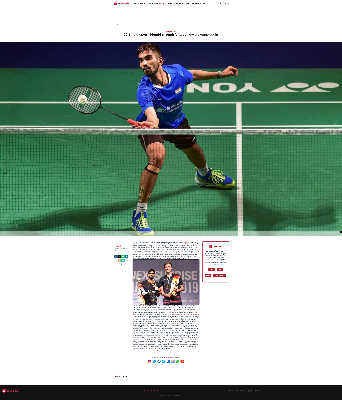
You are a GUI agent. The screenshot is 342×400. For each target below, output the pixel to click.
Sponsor (220, 255)
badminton (137, 351)
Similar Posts (122, 376)
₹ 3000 (220, 269)
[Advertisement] (171, 16)
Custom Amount (220, 276)
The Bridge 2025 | (164, 395)
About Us (242, 391)
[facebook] (116, 256)
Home (134, 3)
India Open (145, 351)
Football (155, 3)
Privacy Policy (233, 391)
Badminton (163, 3)
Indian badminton (156, 351)
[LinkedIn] (126, 256)
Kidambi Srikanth (169, 351)
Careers (257, 391)
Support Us (141, 3)
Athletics (171, 3)
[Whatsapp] (123, 256)
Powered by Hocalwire (176, 395)
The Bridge (169, 357)
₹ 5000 (211, 269)
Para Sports (186, 3)
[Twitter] (119, 256)
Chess (149, 3)
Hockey (178, 3)
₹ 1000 (208, 276)
